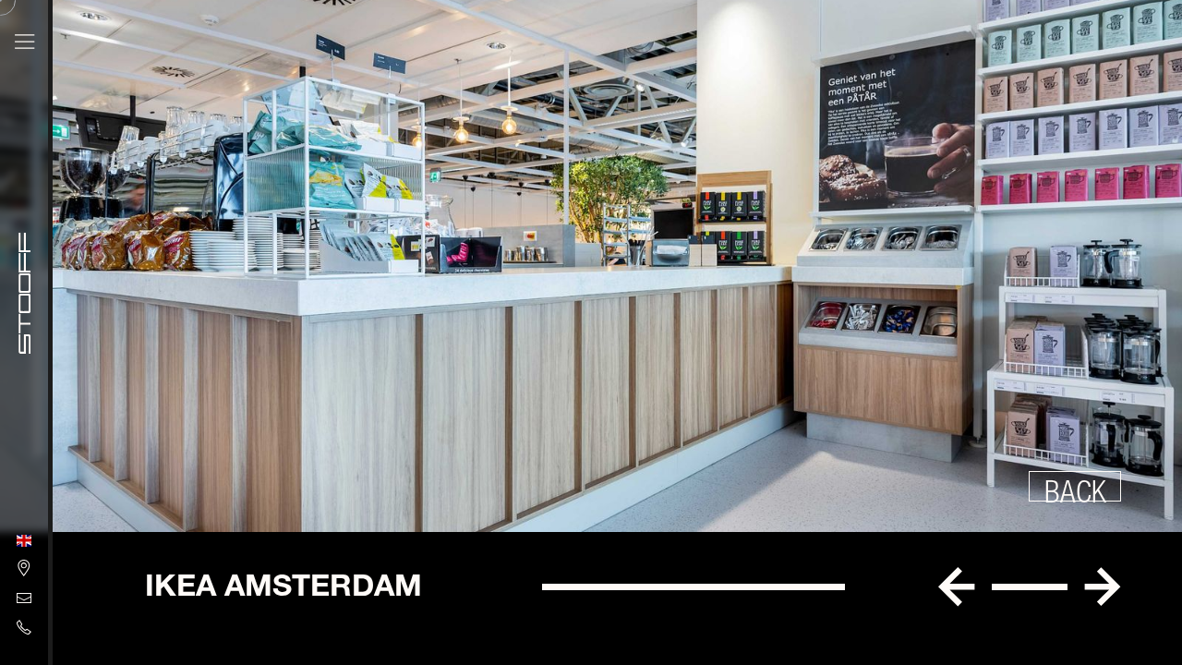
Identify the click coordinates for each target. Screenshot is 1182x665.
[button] (956, 587)
